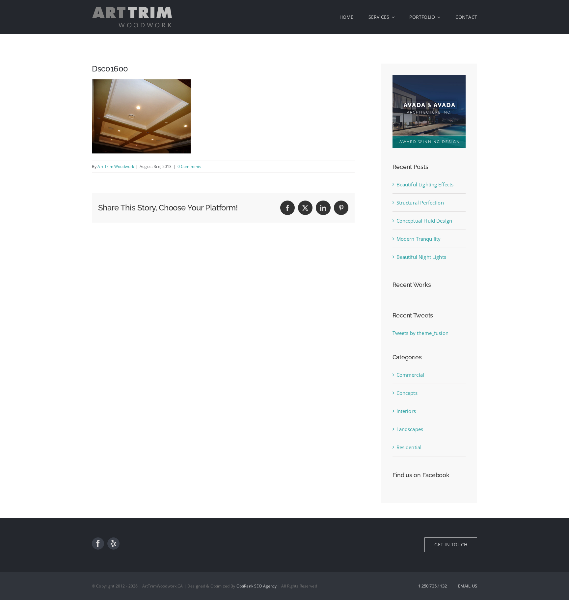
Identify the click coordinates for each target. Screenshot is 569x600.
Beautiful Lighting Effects (425, 184)
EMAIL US (467, 586)
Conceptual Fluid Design (424, 220)
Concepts (407, 393)
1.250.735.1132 (432, 586)
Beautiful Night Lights (421, 257)
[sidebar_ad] (429, 77)
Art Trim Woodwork (115, 166)
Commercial (410, 374)
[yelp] (113, 543)
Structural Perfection (420, 202)
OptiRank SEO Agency (256, 586)
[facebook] (98, 543)
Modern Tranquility (418, 238)
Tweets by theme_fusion (420, 333)
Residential (409, 447)
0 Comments (189, 166)
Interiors (406, 411)
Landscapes (409, 429)
